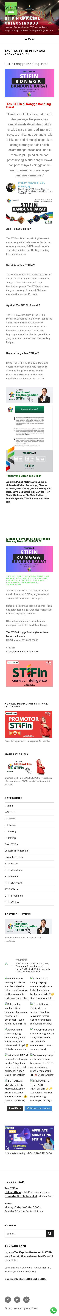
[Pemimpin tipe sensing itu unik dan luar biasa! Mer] (17, 989)
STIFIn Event (12, 863)
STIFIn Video (12, 902)
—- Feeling (10, 831)
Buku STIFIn (11, 844)
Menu (31, 39)
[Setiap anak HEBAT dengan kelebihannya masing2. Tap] (17, 1065)
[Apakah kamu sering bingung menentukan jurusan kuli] (42, 989)
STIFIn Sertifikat (13, 883)
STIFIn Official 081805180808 (23, 20)
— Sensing (10, 812)
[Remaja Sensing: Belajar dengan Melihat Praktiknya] (42, 1014)
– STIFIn (9, 805)
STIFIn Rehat (12, 876)
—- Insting (10, 837)
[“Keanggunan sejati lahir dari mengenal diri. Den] (42, 1040)
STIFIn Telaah (12, 889)
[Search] (50, 1233)
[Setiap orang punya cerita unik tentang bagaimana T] (42, 1065)
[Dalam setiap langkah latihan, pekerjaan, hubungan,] (17, 1014)
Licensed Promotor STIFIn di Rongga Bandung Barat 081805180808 (28, 540)
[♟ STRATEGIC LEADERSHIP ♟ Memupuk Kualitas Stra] (17, 1091)
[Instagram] (26, 1299)
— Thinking (10, 818)
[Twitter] (17, 1299)
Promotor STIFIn (14, 857)
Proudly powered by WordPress (21, 1308)
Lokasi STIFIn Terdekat (17, 850)
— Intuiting (10, 825)
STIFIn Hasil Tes (13, 870)
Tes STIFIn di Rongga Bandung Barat (28, 105)
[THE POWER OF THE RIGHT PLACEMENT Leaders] (42, 1091)
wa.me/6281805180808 (26, 651)
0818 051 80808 (35, 1279)
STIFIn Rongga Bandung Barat (26, 64)
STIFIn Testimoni (14, 895)
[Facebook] (8, 1299)
